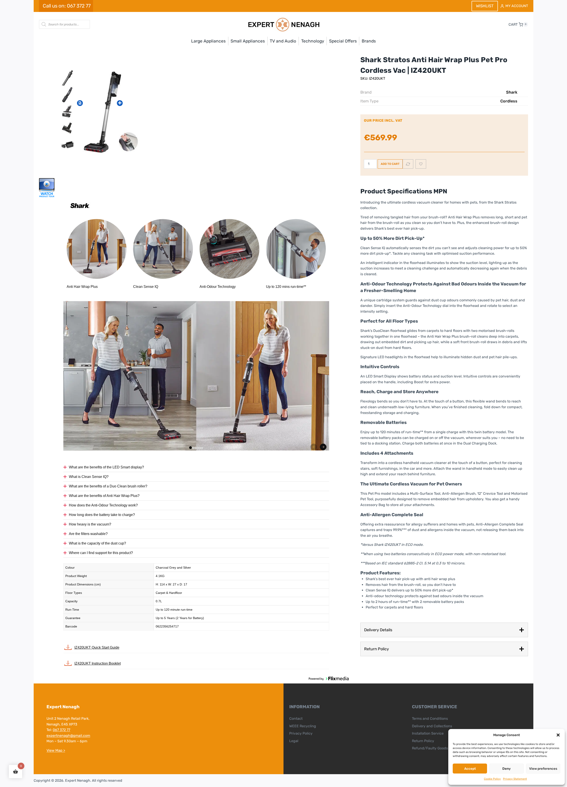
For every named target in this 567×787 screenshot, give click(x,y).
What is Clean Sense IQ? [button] (89, 477)
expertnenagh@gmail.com (68, 735)
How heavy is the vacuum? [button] (90, 524)
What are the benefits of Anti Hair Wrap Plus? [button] (104, 496)
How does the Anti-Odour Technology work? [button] (103, 505)
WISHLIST (484, 6)
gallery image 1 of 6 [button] (190, 447)
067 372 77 (61, 730)
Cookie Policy (492, 778)
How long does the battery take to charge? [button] (102, 515)
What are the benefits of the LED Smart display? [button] (106, 467)
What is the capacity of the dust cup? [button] (97, 543)
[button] (558, 735)
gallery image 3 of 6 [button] (195, 448)
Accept (470, 769)
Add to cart (390, 163)
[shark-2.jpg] (105, 111)
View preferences (543, 769)
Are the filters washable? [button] (88, 534)
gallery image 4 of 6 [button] (197, 448)
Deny (506, 769)
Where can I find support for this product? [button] (101, 553)
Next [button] (323, 447)
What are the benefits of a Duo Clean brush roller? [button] (108, 486)
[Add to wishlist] (421, 164)
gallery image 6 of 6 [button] (202, 448)
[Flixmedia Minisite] (196, 188)
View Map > (56, 750)
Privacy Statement (515, 778)
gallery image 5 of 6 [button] (200, 448)
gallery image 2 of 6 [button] (193, 448)
